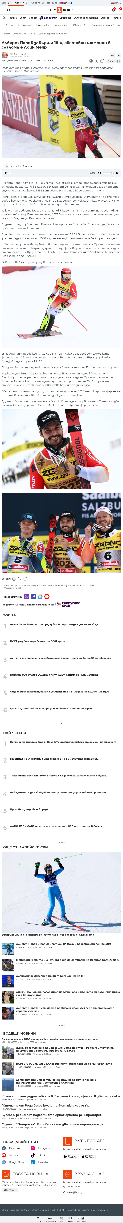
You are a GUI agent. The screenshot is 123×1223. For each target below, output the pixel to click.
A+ (112, 55)
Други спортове (47, 34)
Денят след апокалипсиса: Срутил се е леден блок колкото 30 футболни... (60, 657)
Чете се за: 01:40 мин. (43, 1067)
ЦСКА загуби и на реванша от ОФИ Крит (37, 641)
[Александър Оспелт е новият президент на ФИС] (8, 981)
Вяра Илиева (20, 54)
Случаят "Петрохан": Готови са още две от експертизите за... (54, 1124)
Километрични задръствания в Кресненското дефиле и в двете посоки (61, 1096)
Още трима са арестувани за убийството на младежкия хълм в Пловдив (59, 691)
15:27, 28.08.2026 (24, 1054)
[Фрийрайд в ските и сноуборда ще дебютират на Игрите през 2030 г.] (8, 965)
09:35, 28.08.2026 (10, 1118)
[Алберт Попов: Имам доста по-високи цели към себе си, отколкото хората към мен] (8, 1013)
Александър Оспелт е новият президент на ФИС (51, 976)
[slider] (48, 172)
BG (117, 2)
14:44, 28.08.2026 (10, 1042)
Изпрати (9, 1190)
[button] (81, 1219)
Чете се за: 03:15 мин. (28, 1109)
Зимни (32, 34)
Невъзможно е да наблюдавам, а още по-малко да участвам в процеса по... (59, 792)
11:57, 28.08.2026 (9, 1109)
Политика (42, 25)
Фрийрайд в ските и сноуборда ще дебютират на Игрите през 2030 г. (67, 960)
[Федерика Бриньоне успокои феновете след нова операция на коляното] (61, 892)
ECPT (61, 1210)
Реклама (61, 723)
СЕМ (54, 1210)
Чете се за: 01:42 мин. (29, 1128)
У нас (43, 1042)
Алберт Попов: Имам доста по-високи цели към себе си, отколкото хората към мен (65, 1009)
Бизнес (105, 17)
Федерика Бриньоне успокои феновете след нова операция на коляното (48, 934)
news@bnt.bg (74, 1192)
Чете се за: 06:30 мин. (29, 1118)
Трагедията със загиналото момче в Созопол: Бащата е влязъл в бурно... (59, 775)
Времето (65, 17)
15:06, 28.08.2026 (24, 1086)
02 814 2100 (73, 1186)
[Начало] (3, 18)
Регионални (24, 25)
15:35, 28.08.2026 (9, 1100)
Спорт (33, 17)
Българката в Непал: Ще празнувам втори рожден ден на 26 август (55, 624)
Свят (23, 17)
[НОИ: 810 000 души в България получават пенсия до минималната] (8, 1068)
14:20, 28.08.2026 (24, 1067)
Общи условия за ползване (15, 1210)
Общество (80, 25)
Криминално (61, 25)
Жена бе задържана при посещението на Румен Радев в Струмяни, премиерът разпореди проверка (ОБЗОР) (65, 1049)
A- (119, 55)
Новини (12, 17)
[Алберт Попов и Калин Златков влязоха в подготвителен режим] (8, 949)
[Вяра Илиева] (6, 55)
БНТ (4, 2)
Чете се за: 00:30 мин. (28, 1100)
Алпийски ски (19, 34)
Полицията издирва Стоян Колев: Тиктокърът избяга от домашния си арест (63, 741)
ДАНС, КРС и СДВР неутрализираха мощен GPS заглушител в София (56, 826)
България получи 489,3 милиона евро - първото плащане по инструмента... (50, 1039)
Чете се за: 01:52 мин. (43, 1086)
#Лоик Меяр (10, 585)
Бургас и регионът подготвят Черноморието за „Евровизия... (52, 1115)
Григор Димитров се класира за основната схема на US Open (51, 708)
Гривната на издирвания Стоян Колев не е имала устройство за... (54, 758)
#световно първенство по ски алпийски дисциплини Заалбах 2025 (56, 585)
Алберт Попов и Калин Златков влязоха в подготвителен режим (63, 944)
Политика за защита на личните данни (88, 1210)
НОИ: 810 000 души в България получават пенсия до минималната (54, 674)
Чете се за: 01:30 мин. (42, 1054)
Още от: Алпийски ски (25, 847)
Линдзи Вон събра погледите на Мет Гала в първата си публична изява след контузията (68, 993)
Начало (6, 34)
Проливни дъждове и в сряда (29, 809)
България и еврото (86, 17)
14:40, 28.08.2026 (10, 1128)
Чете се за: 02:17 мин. (29, 1042)
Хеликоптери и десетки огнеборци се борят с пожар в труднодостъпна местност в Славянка (56, 1081)
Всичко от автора (19, 56)
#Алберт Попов (12, 588)
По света (44, 1109)
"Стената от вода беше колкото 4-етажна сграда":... (46, 1105)
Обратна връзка (40, 1210)
